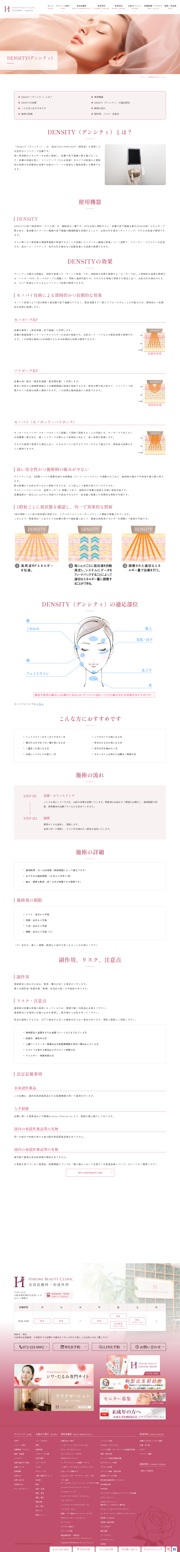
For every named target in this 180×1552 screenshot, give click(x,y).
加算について (19, 1467)
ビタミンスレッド (107, 1497)
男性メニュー (41, 1515)
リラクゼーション (107, 1539)
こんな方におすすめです (33, 108)
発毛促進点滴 (105, 1484)
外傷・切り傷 (145, 1445)
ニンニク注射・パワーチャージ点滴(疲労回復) (117, 1449)
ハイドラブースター (68, 1509)
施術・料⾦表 (19, 1454)
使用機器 (98, 97)
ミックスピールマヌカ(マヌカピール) (75, 1504)
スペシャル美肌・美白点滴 (110, 1471)
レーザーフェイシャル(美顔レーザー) (75, 1462)
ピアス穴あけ (105, 1526)
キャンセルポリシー (21, 1488)
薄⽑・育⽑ (40, 1493)
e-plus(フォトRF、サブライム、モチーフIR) (77, 1475)
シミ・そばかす (41, 1440)
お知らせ (17, 1475)
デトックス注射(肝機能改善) (111, 1458)
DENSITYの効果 (29, 102)
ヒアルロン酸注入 (67, 1526)
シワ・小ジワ (41, 1462)
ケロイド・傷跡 (145, 1454)
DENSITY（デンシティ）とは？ (36, 97)
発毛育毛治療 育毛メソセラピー (112, 1480)
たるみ (38, 1467)
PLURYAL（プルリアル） (109, 1445)
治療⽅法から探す (67, 1440)
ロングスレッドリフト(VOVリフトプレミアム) (117, 1513)
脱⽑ (37, 1484)
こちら (40, 704)
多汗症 (38, 1480)
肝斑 (37, 1445)
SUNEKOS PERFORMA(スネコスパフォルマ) (77, 1542)
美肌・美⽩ (40, 1497)
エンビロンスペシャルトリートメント (75, 1487)
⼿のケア (39, 1510)
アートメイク (105, 1535)
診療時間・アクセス (21, 1449)
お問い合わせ (19, 1480)
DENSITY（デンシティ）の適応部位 (112, 102)
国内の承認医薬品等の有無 (90, 1172)
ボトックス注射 (67, 1531)
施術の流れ (99, 108)
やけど (142, 1449)
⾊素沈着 (39, 1449)
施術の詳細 (26, 113)
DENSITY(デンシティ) (69, 1458)
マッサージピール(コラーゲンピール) (75, 1496)
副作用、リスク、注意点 (106, 113)
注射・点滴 (40, 1488)
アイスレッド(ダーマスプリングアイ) (114, 1509)
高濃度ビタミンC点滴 (108, 1475)
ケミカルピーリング (68, 1491)
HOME (142, 77)
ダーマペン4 (65, 1522)
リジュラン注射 (106, 1440)
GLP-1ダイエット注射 (108, 1462)
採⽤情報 (17, 1471)
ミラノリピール (67, 1500)
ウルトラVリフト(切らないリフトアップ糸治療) (118, 1493)
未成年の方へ (19, 1484)
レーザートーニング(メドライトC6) (74, 1445)
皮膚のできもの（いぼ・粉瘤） (151, 1440)
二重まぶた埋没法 (146, 1470)
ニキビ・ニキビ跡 (42, 1454)
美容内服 (39, 1502)
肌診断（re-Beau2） (108, 1518)
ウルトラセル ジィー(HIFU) (71, 1454)
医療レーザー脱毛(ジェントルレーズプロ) (76, 1513)
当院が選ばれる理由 (21, 1462)
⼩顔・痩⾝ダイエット (44, 1475)
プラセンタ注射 (106, 1467)
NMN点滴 (103, 1488)
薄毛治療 (103, 1531)
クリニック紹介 (20, 1445)
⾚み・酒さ (40, 1506)
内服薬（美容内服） (108, 1522)
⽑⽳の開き (40, 1458)
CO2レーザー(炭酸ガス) (69, 1471)
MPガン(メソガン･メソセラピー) (73, 1518)
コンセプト (18, 1458)
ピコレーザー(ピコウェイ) (70, 1449)
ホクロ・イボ (41, 1471)
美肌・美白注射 (106, 1454)
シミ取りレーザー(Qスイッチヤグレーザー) (77, 1467)
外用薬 (102, 1544)
